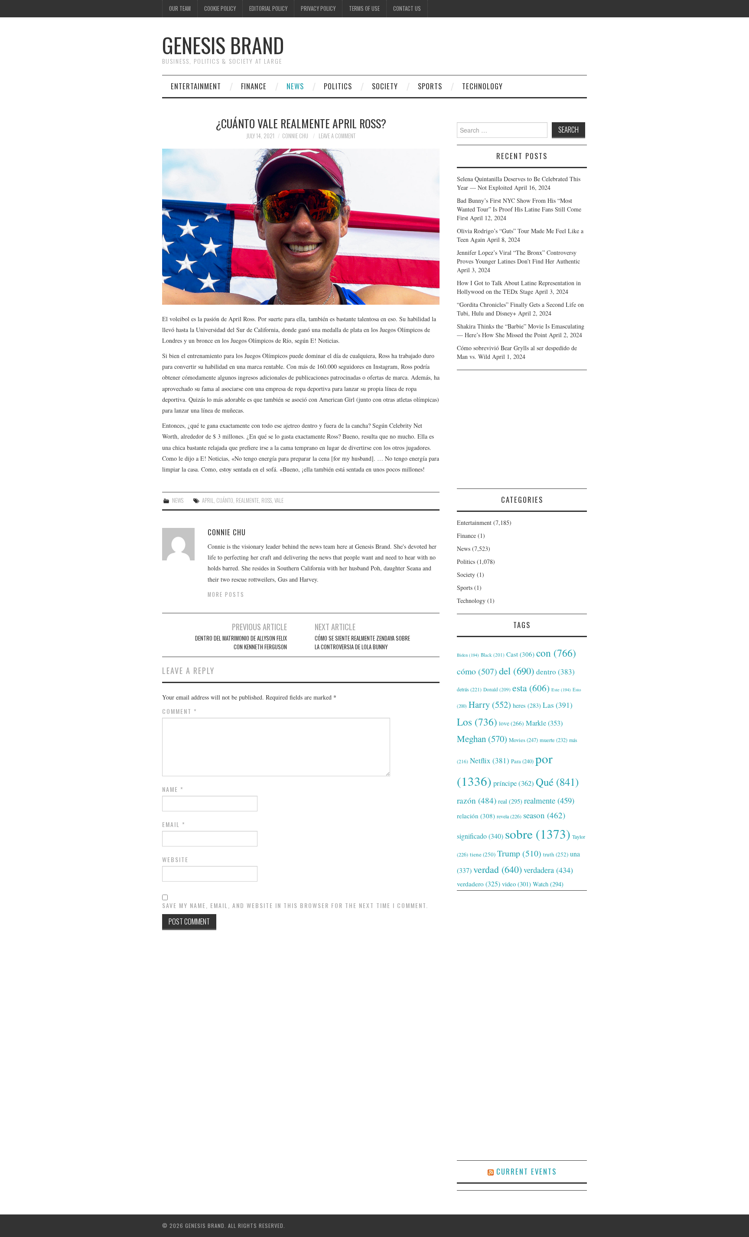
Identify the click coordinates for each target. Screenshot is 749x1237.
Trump (519, 853)
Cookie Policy (220, 8)
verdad (497, 869)
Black (493, 654)
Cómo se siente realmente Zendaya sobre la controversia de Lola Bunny (362, 642)
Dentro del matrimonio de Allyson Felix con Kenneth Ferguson (241, 642)
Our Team (180, 8)
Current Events (526, 1171)
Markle (544, 723)
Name (173, 789)
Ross (266, 500)
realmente (247, 500)
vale (278, 500)
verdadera (548, 870)
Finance (254, 86)
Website (175, 859)
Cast (520, 654)
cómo (477, 671)
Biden (468, 655)
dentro (555, 672)
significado (480, 835)
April (208, 500)
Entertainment (196, 86)
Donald (497, 689)
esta (531, 687)
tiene (482, 854)
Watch (548, 884)
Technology (482, 86)
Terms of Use (364, 8)
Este (561, 690)
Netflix (489, 760)
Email (174, 824)
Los (477, 722)
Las (558, 705)
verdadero (478, 883)
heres (527, 705)
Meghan (482, 738)
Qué (557, 782)
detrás (469, 689)
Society (385, 86)
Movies (523, 740)
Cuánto (224, 500)
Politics (338, 86)
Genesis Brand (223, 44)
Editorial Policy (268, 8)
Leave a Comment (337, 136)
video (516, 883)
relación (476, 815)
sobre (537, 833)
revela (509, 816)
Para (522, 761)
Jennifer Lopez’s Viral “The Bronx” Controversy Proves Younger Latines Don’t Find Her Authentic (518, 256)
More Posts (226, 594)
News (295, 86)
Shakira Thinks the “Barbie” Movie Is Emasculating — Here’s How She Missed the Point (520, 330)
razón (476, 800)
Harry (490, 704)
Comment (179, 711)
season (544, 815)
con (556, 653)
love (511, 723)
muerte (553, 739)
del (516, 670)
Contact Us (407, 8)
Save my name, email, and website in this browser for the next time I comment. (295, 905)
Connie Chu (295, 136)
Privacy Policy (318, 8)
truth (555, 854)
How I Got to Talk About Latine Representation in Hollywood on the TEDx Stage (519, 287)
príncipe (513, 783)
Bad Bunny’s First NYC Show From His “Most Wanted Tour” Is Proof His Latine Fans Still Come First (519, 209)
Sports (430, 86)
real (510, 801)
